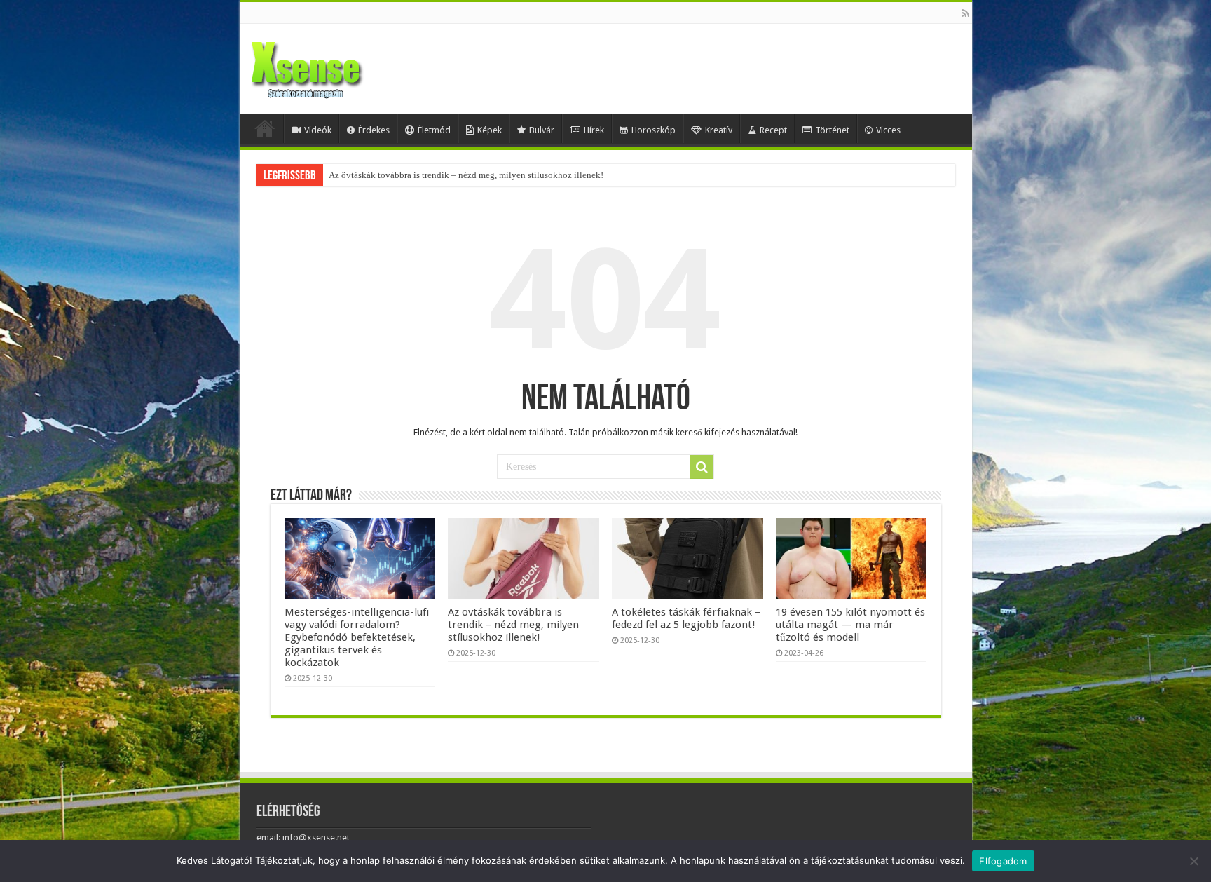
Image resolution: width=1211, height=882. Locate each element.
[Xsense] (337, 66)
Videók (317, 130)
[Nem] (1193, 861)
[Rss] (965, 13)
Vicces (888, 130)
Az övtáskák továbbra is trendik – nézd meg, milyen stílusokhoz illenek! (466, 175)
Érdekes (374, 130)
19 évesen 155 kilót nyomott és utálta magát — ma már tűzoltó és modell (850, 625)
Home (265, 128)
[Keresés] (701, 467)
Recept (773, 130)
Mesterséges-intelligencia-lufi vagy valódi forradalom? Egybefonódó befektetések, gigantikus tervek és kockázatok (357, 637)
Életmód (434, 130)
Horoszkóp (653, 130)
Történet (832, 130)
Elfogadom (1003, 861)
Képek (489, 130)
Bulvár (541, 130)
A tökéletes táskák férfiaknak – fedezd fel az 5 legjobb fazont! (686, 618)
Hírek (594, 130)
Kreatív (718, 130)
